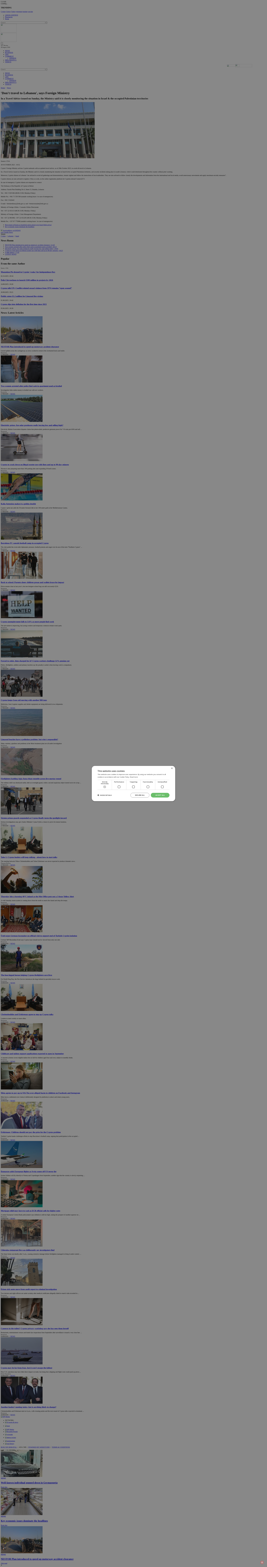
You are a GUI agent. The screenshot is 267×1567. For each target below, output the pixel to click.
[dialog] (133, 783)
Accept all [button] (160, 795)
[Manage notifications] (262, 1562)
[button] (105, 795)
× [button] (172, 768)
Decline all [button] (140, 795)
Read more (134, 777)
